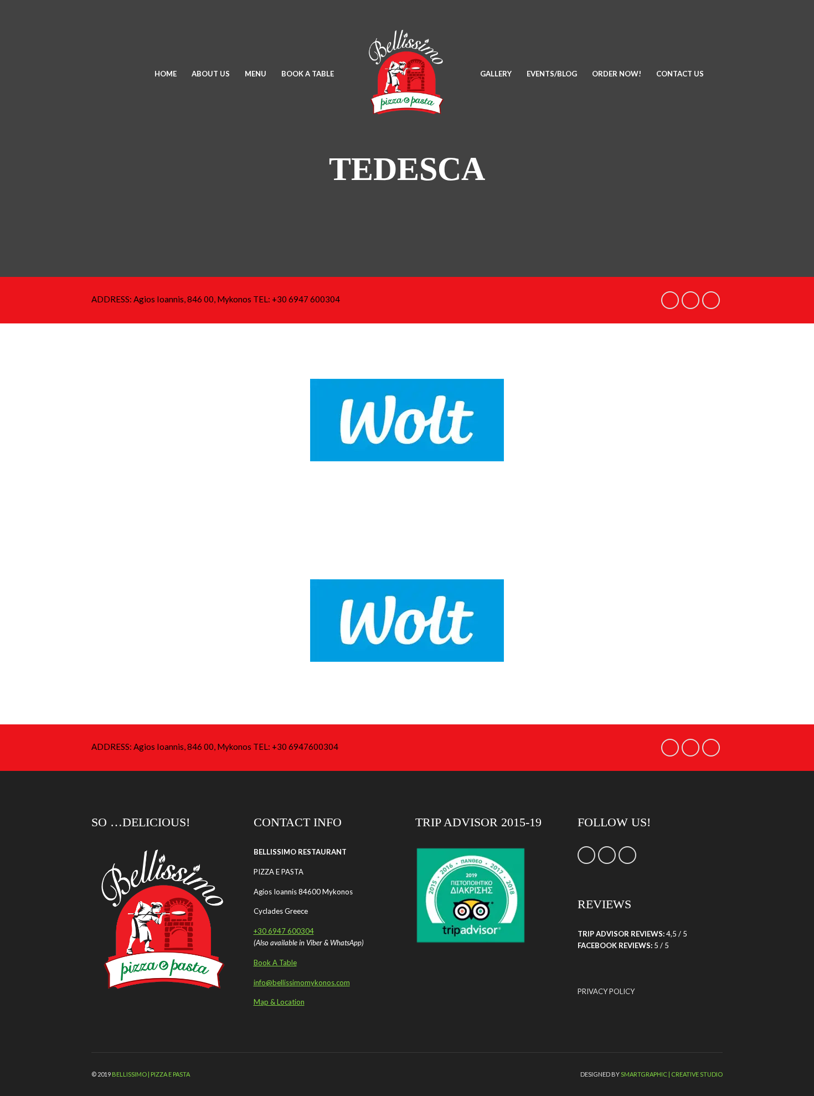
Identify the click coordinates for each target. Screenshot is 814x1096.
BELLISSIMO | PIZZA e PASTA (151, 1074)
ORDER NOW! (616, 73)
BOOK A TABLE (307, 73)
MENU (255, 73)
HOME (165, 73)
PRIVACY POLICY (606, 991)
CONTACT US (680, 73)
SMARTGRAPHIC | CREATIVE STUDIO (672, 1074)
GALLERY (496, 73)
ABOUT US (211, 73)
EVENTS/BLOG (552, 73)
